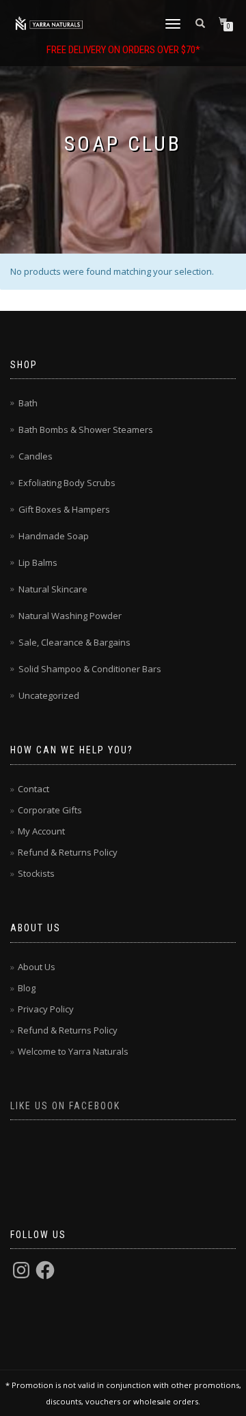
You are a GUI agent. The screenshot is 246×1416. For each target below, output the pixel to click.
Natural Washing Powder (70, 615)
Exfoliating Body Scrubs (66, 483)
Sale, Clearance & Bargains (74, 642)
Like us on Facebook (65, 1105)
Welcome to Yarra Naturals (73, 1051)
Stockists (36, 873)
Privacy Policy (46, 1009)
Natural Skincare (52, 589)
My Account (41, 831)
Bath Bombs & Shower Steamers (85, 429)
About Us (36, 967)
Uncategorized (48, 695)
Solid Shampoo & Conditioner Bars (89, 669)
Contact (33, 789)
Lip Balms (37, 562)
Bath (28, 403)
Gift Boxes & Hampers (64, 509)
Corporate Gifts (50, 810)
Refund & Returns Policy (68, 852)
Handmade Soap (53, 536)
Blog (27, 988)
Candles (35, 456)
